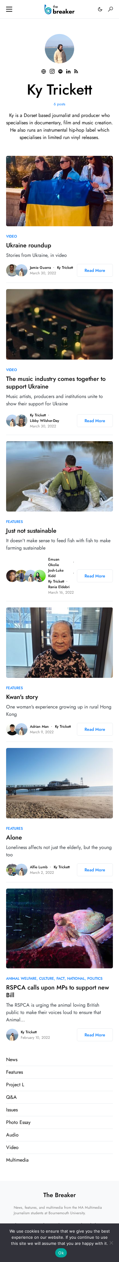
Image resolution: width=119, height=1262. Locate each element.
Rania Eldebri (59, 587)
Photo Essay (18, 1122)
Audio (12, 1134)
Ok (61, 1252)
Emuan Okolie (54, 562)
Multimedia (17, 1159)
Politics (95, 978)
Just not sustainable (31, 531)
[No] (111, 1243)
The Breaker (59, 1195)
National (76, 978)
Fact (60, 978)
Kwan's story (22, 697)
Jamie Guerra (40, 267)
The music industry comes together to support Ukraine (56, 382)
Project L (15, 1084)
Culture (46, 978)
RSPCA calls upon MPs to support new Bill (57, 991)
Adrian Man (39, 726)
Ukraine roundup (28, 245)
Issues (12, 1109)
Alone (14, 837)
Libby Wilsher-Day (44, 420)
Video (11, 236)
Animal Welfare (21, 978)
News (11, 1059)
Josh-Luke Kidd (55, 573)
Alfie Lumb (39, 867)
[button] (9, 9)
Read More (95, 270)
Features (14, 521)
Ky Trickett (65, 267)
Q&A (11, 1097)
